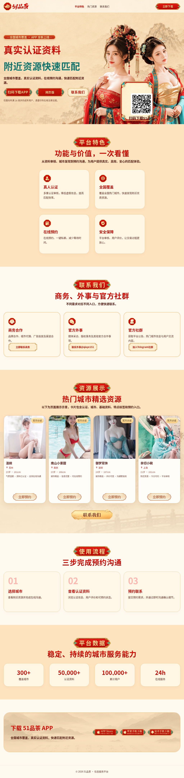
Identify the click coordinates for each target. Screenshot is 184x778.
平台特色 (79, 6)
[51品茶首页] (17, 6)
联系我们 (104, 6)
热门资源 (92, 6)
